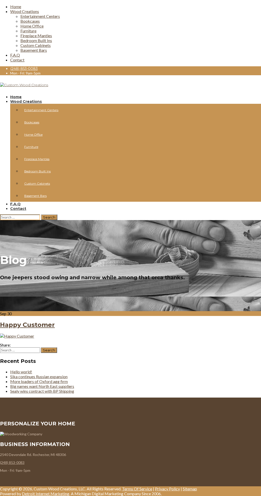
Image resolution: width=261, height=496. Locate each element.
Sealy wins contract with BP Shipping (42, 391)
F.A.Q (15, 55)
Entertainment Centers (40, 16)
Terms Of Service (137, 488)
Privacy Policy (167, 488)
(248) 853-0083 (24, 68)
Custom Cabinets (35, 45)
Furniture (28, 30)
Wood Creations (24, 11)
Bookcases (30, 21)
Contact (17, 59)
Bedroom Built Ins (36, 40)
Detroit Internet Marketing (45, 493)
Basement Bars (33, 50)
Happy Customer (27, 324)
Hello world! (21, 371)
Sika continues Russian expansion (39, 376)
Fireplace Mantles (36, 35)
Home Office (32, 25)
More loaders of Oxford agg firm (39, 381)
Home (15, 6)
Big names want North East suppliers (42, 386)
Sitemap (190, 488)
